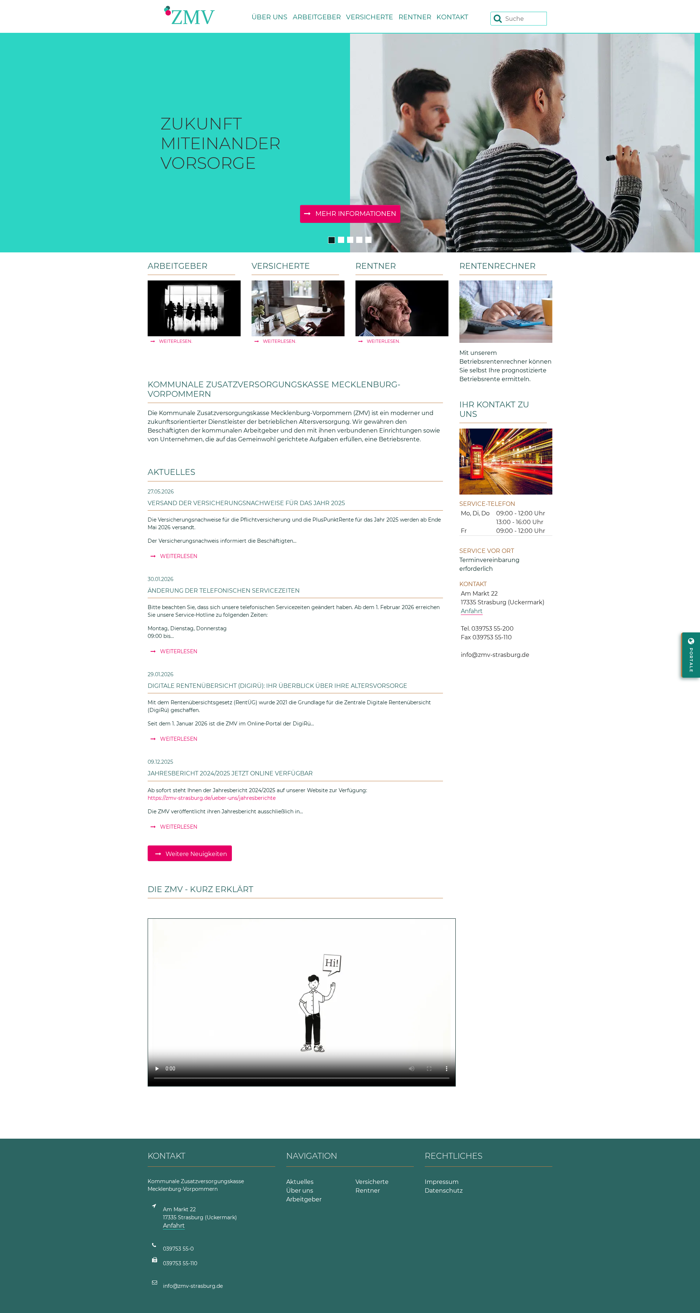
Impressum (442, 1181)
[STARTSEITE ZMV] (189, 15)
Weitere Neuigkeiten (195, 854)
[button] (272, 15)
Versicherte (372, 1181)
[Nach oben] (686, 1299)
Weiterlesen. (175, 341)
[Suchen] (497, 18)
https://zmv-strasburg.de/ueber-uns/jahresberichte (212, 798)
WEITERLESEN (178, 556)
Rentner (367, 1190)
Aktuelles (300, 1181)
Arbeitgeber (304, 1199)
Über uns (299, 1190)
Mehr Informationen (355, 214)
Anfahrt (472, 611)
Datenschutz (444, 1190)
